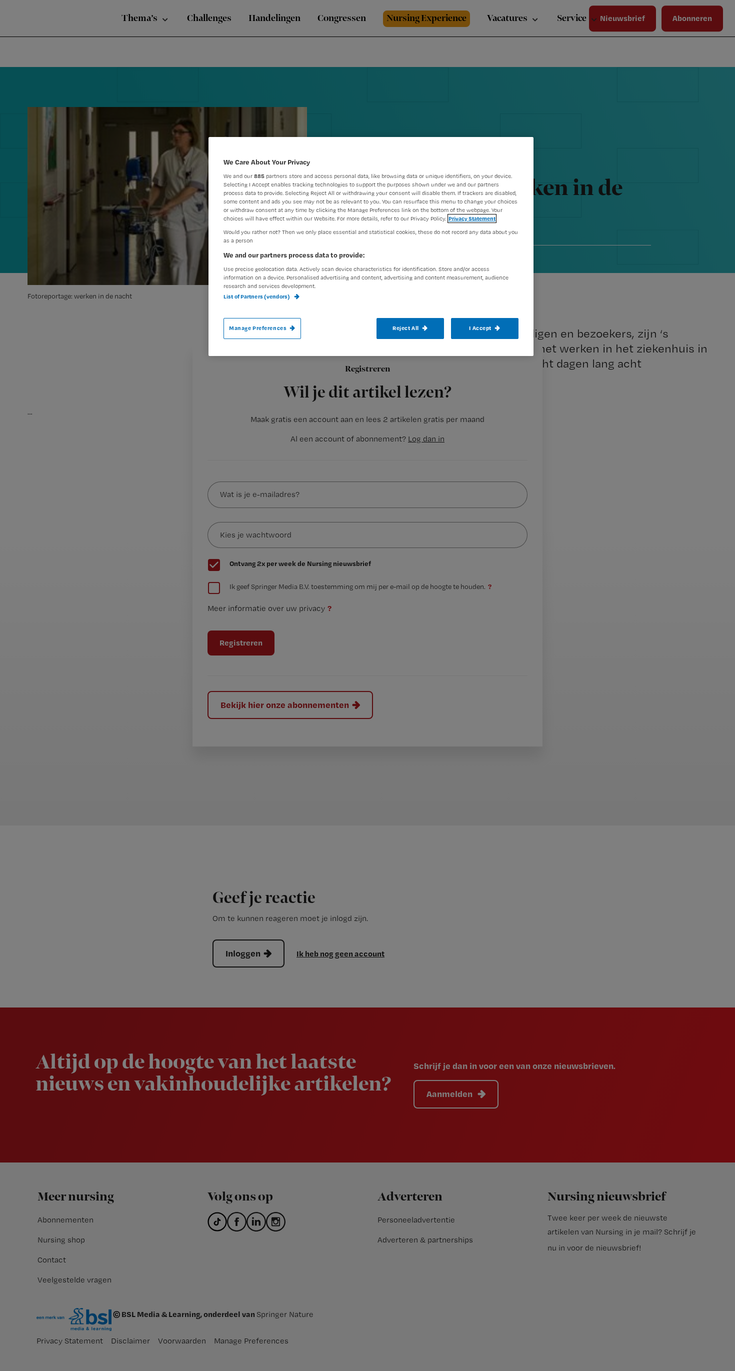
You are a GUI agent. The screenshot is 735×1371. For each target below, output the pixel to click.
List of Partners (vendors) (257, 296)
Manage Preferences (257, 328)
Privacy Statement (472, 218)
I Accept (480, 328)
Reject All (405, 328)
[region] (371, 246)
